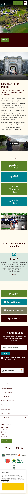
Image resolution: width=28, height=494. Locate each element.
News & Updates (6, 388)
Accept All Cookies (13, 485)
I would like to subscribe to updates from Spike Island (14, 358)
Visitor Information (7, 384)
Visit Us (5, 39)
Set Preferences (13, 488)
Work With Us (5, 413)
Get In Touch (5, 417)
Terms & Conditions (7, 400)
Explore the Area (6, 392)
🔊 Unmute (14, 143)
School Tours (5, 409)
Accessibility (5, 405)
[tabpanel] (14, 23)
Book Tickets (18, 3)
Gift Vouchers (5, 396)
